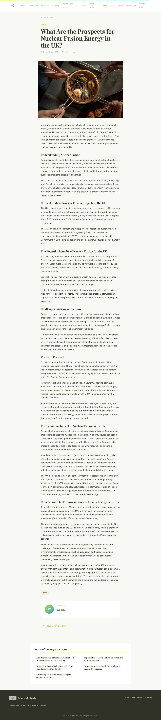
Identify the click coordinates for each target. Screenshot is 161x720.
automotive (33, 5)
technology (131, 5)
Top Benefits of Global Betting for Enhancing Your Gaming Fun (103, 659)
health (83, 5)
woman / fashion (142, 5)
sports (120, 5)
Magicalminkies (28, 698)
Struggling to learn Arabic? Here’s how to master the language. (102, 667)
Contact (148, 697)
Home (23, 5)
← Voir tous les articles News (54, 626)
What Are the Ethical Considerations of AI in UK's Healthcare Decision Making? (55, 659)
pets (113, 5)
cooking (55, 5)
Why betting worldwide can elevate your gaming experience (53, 675)
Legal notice (137, 697)
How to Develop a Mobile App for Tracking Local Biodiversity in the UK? (54, 667)
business (45, 5)
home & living (92, 5)
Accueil (43, 17)
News (105, 5)
